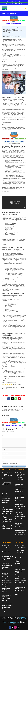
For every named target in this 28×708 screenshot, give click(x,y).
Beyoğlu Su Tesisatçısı (7, 611)
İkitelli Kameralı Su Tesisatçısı (9, 29)
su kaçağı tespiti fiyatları (15, 622)
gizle (16, 27)
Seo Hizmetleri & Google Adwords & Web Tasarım (15, 619)
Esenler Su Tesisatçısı (7, 603)
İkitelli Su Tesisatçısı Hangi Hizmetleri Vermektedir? (14, 32)
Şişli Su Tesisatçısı (6, 571)
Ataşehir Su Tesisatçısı (20, 566)
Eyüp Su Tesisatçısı (6, 600)
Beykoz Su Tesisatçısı (20, 557)
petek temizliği (11, 235)
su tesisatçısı (8, 39)
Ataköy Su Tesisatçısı (20, 569)
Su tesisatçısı (12, 621)
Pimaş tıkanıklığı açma (9, 233)
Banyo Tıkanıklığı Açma (7, 556)
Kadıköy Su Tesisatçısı (20, 582)
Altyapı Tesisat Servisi (7, 378)
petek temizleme (17, 363)
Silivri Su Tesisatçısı (6, 580)
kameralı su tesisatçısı (17, 119)
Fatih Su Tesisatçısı (6, 598)
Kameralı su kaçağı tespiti (10, 223)
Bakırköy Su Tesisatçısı (7, 605)
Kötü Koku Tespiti (19, 585)
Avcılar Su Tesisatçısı (7, 565)
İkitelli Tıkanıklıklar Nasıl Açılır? (9, 35)
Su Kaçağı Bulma (6, 498)
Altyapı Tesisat (5, 387)
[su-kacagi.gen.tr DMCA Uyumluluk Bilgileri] (7, 483)
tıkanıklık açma (11, 224)
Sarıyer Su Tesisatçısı (7, 582)
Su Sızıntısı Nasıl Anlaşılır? (8, 33)
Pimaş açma (7, 225)
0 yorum (13, 431)
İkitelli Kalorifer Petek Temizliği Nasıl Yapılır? (12, 36)
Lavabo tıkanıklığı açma (10, 234)
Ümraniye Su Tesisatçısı (20, 580)
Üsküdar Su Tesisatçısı (20, 578)
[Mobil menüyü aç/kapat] (25, 8)
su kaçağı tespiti (5, 622)
